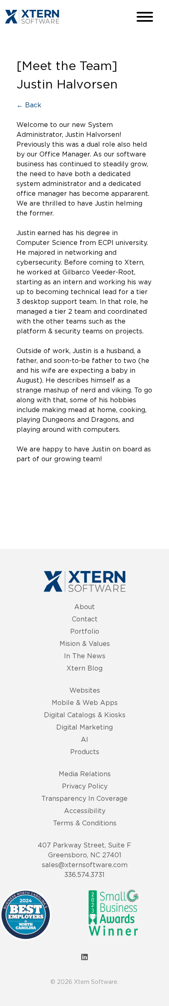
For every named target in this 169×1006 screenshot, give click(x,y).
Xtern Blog (84, 668)
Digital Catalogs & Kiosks (85, 714)
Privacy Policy (84, 786)
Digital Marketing (84, 727)
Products (84, 751)
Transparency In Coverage (84, 798)
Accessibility (84, 810)
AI (84, 739)
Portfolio (84, 631)
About (84, 606)
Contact (85, 619)
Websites (84, 690)
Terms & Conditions (84, 823)
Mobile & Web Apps (85, 702)
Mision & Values (84, 643)
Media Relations (85, 773)
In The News (84, 655)
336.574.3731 (84, 874)
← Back (28, 105)
